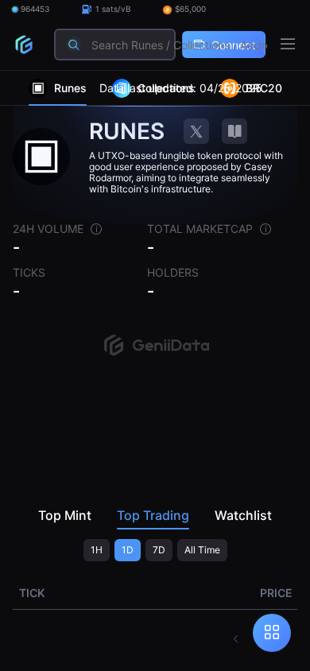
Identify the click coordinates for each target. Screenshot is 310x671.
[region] (155, 371)
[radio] (96, 550)
